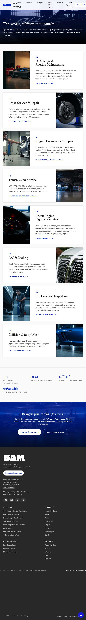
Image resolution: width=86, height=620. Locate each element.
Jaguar (47, 525)
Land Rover (49, 521)
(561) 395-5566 (9, 487)
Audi (46, 518)
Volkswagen (49, 531)
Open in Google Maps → (75, 570)
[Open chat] (81, 615)
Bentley (47, 535)
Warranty (48, 552)
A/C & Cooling (8, 528)
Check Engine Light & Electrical (14, 525)
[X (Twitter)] (17, 500)
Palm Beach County (10, 545)
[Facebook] (5, 500)
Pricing (47, 548)
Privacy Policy (62, 616)
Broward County (9, 548)
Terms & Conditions (76, 616)
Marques (41, 3)
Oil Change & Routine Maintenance (15, 511)
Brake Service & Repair (11, 514)
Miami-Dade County (10, 552)
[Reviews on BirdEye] (23, 500)
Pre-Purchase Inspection (12, 531)
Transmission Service (11, 521)
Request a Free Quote (55, 432)
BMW (47, 514)
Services (29, 3)
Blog (46, 555)
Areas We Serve (50, 5)
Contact (60, 3)
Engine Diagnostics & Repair (13, 518)
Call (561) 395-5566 (29, 432)
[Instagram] (11, 500)
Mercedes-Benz (51, 511)
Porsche (48, 528)
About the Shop (19, 5)
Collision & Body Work (11, 535)
